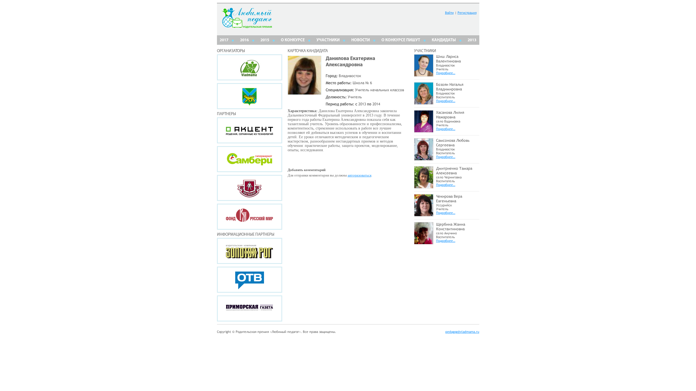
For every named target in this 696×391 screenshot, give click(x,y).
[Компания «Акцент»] (249, 130)
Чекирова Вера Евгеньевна (449, 198)
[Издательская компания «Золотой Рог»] (249, 251)
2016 (244, 40)
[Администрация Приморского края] (249, 96)
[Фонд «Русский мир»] (249, 217)
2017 (224, 40)
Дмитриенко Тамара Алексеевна (454, 170)
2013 (472, 40)
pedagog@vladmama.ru (462, 332)
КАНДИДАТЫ (444, 40)
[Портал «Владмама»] (249, 67)
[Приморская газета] (249, 308)
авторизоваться (359, 175)
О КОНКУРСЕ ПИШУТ (400, 40)
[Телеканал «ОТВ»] (249, 280)
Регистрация (467, 13)
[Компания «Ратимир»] (249, 188)
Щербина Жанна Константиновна (450, 226)
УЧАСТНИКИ (328, 40)
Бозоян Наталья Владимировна (449, 86)
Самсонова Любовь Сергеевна (453, 142)
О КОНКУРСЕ (293, 40)
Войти (449, 13)
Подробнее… (445, 73)
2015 (264, 40)
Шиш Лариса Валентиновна (448, 58)
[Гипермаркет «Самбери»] (249, 159)
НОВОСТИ (360, 40)
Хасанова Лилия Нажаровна (450, 114)
